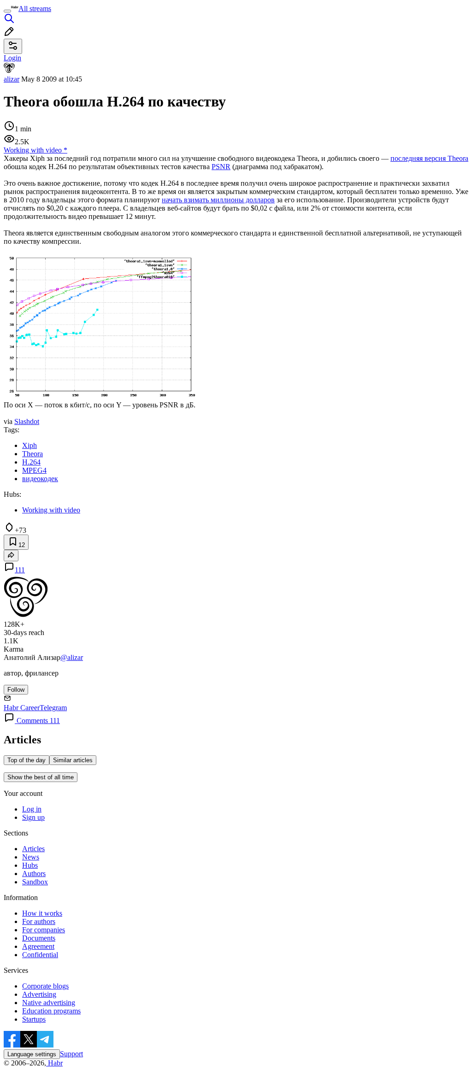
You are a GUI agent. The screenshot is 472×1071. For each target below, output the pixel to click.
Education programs (51, 1011)
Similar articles (73, 760)
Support (71, 1054)
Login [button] (12, 58)
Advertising (39, 994)
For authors (38, 921)
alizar (11, 79)
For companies (43, 930)
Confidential (40, 955)
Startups (34, 1019)
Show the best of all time (40, 777)
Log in (31, 809)
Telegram (53, 708)
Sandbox (35, 882)
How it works (42, 913)
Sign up (33, 817)
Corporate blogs (45, 986)
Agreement (38, 946)
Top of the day (26, 760)
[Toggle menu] (7, 11)
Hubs (30, 865)
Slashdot (26, 421)
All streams (34, 8)
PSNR (221, 167)
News (30, 857)
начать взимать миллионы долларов (218, 200)
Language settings (31, 1054)
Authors (34, 873)
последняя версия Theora (429, 158)
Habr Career (22, 708)
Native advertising (48, 1002)
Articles (33, 849)
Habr (54, 1063)
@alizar (71, 657)
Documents (38, 938)
